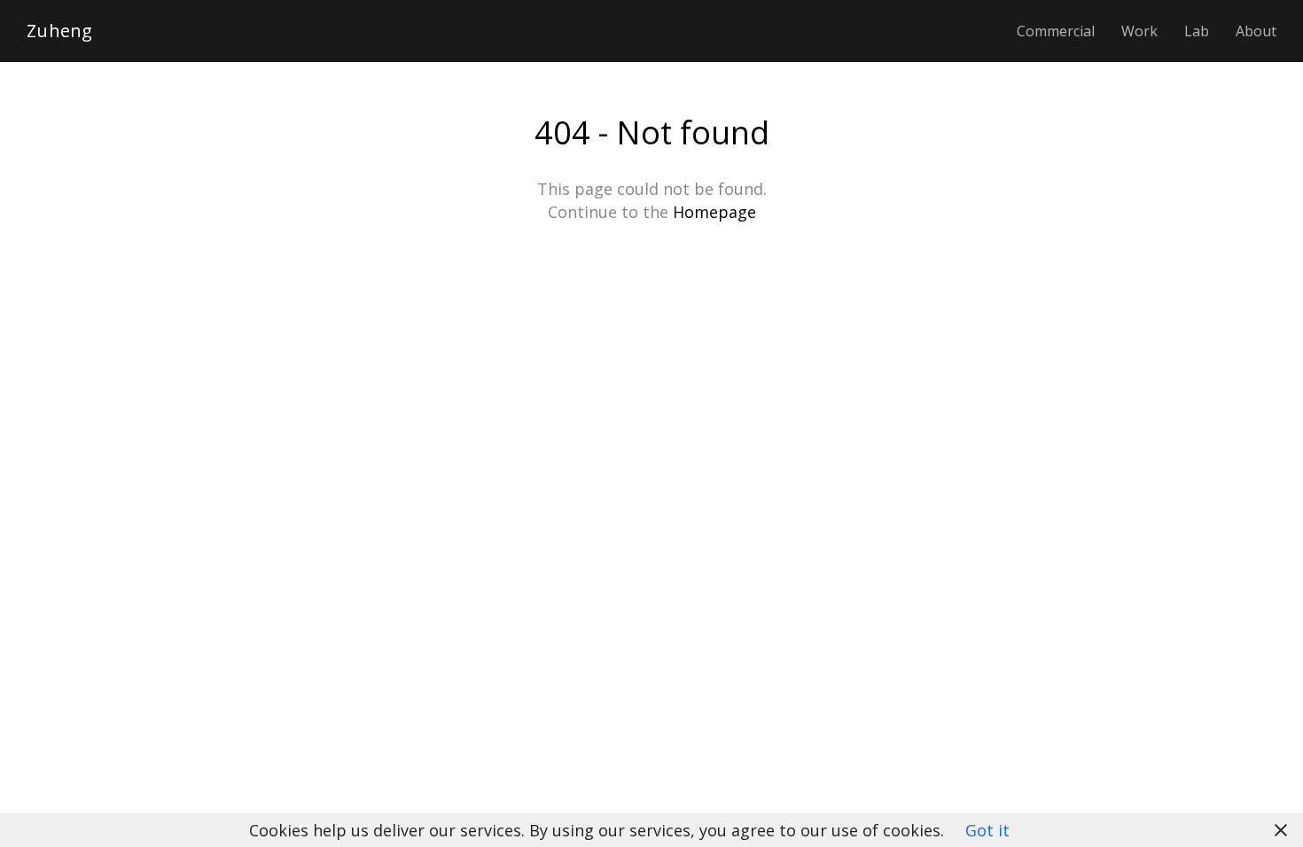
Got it (987, 830)
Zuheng (60, 31)
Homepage (714, 211)
